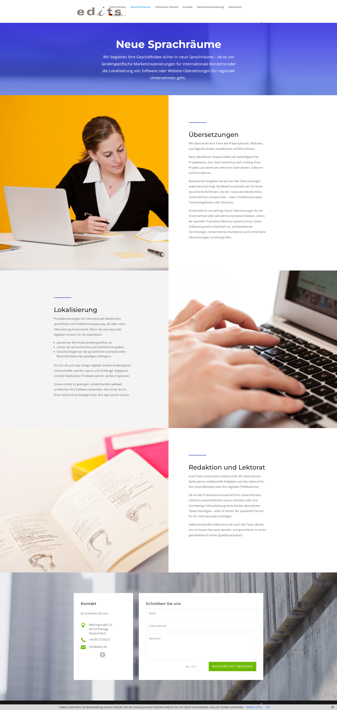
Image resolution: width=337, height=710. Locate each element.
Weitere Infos (254, 707)
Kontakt (188, 7)
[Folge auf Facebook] (102, 654)
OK (268, 707)
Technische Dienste (166, 7)
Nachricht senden (232, 666)
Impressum (235, 7)
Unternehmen (117, 7)
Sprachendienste (140, 7)
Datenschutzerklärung (210, 7)
